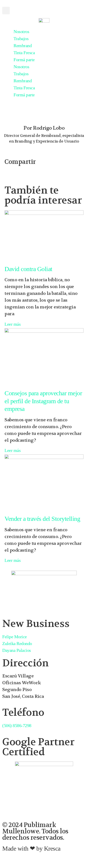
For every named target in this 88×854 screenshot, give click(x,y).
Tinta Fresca (24, 52)
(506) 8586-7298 (16, 725)
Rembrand (23, 45)
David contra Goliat (28, 268)
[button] (6, 10)
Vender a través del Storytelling (42, 518)
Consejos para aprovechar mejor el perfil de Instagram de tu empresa (43, 401)
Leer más (13, 324)
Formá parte (24, 59)
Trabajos (21, 38)
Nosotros (21, 31)
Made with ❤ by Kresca (31, 848)
